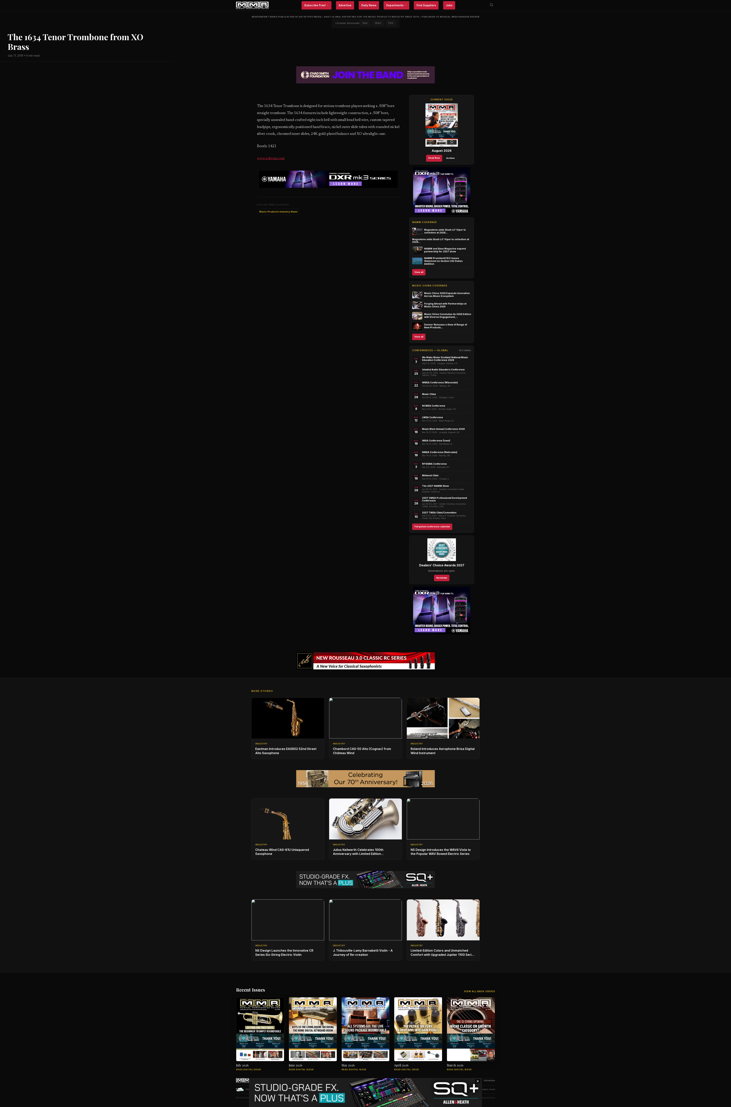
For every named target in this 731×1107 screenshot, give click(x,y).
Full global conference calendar (432, 526)
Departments (395, 5)
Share (378, 23)
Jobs (449, 5)
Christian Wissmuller (347, 23)
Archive (450, 158)
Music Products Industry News (278, 211)
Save (365, 23)
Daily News (368, 5)
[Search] (491, 5)
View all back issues (479, 991)
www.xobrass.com (271, 158)
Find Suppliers (426, 5)
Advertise (345, 5)
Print (390, 23)
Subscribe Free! (315, 5)
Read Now (434, 158)
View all (418, 272)
